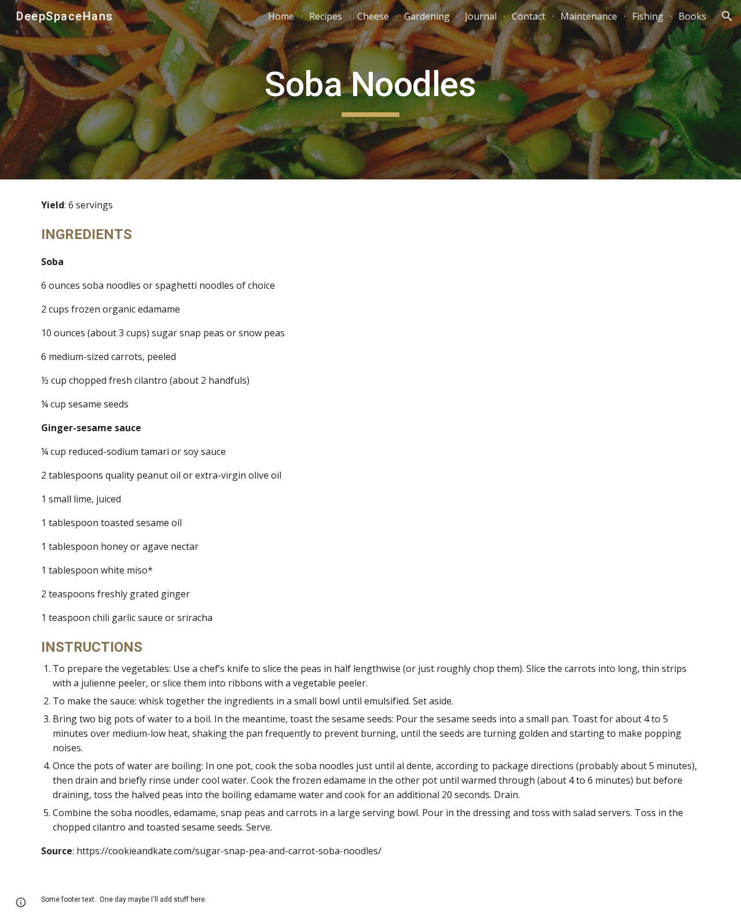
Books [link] (692, 16)
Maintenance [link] (588, 16)
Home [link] (281, 16)
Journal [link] (481, 16)
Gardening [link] (427, 16)
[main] (370, 90)
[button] (727, 16)
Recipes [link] (325, 16)
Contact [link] (528, 16)
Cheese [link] (373, 16)
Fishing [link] (647, 16)
